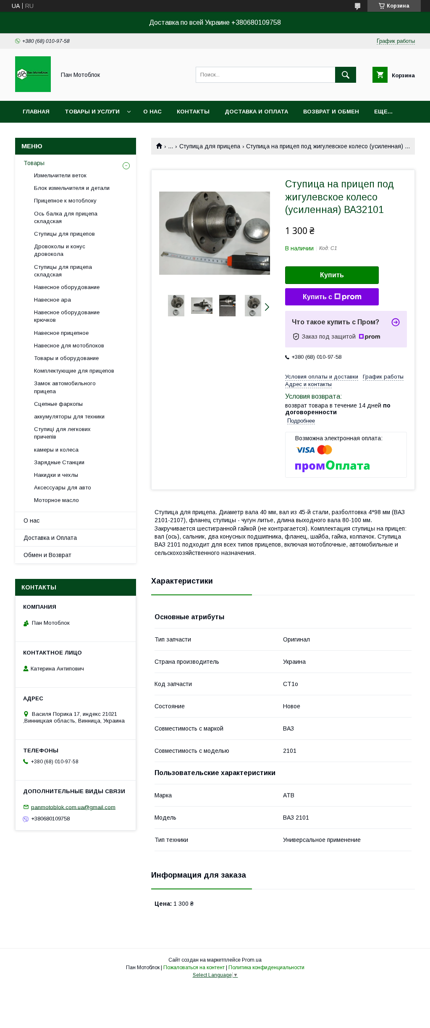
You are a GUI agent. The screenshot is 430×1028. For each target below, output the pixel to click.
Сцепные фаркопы (58, 404)
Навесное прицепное (61, 333)
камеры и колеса (56, 450)
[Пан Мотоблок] (33, 90)
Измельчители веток (60, 175)
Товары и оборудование (66, 358)
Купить (332, 275)
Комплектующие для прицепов (74, 371)
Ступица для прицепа (209, 146)
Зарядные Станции (59, 462)
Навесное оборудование (67, 287)
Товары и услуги (92, 111)
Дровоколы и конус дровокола (59, 250)
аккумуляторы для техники (69, 416)
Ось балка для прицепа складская (65, 217)
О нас (152, 111)
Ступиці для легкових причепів (62, 433)
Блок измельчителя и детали (72, 188)
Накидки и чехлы (56, 475)
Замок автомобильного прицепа (65, 387)
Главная (36, 111)
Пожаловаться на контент (194, 967)
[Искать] (345, 75)
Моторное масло (56, 500)
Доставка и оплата (256, 111)
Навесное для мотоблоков (69, 345)
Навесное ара (52, 300)
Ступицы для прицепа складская (63, 271)
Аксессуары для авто (62, 487)
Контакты (193, 111)
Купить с (317, 296)
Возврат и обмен (331, 111)
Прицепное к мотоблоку (65, 200)
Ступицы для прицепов (64, 234)
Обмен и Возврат (47, 555)
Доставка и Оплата (50, 537)
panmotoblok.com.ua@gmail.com (73, 807)
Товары (34, 163)
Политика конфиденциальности (266, 967)
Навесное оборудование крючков (67, 316)
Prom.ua (252, 960)
